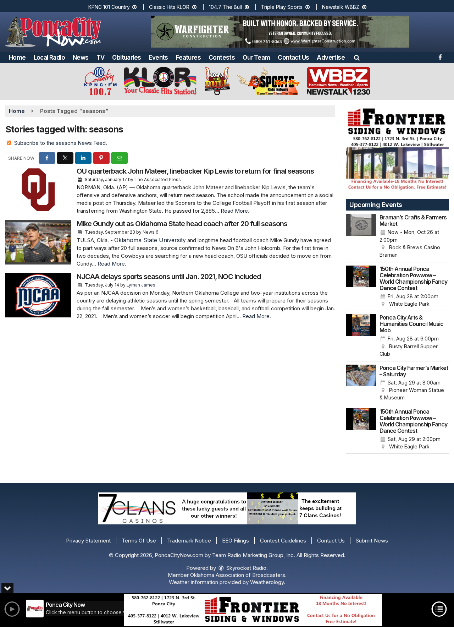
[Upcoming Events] (361, 236)
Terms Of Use (139, 540)
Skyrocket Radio (245, 568)
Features (188, 57)
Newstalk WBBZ (341, 7)
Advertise (331, 57)
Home (17, 57)
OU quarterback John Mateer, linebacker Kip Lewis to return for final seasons (195, 171)
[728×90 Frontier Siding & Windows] (253, 610)
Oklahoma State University (150, 240)
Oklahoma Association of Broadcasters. (238, 575)
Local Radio (49, 57)
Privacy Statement (88, 540)
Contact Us (293, 57)
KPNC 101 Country (109, 7)
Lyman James (141, 285)
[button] (357, 57)
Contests (222, 57)
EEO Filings (235, 540)
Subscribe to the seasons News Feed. (60, 143)
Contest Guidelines (283, 540)
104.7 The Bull (226, 7)
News (81, 57)
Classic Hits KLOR (170, 7)
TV (100, 57)
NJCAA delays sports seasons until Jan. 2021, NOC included (169, 276)
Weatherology (267, 582)
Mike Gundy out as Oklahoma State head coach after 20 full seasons (182, 223)
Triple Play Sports (282, 7)
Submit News (372, 540)
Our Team (256, 57)
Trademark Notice (189, 540)
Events (158, 57)
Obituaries (126, 57)
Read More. (235, 210)
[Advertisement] (280, 32)
